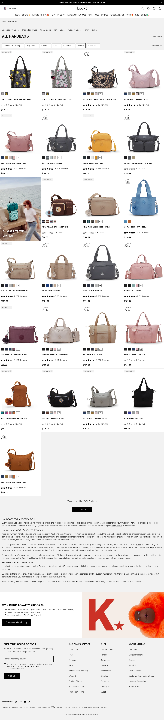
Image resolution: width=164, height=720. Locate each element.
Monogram (105, 686)
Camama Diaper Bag (132, 291)
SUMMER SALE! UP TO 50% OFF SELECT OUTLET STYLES (82, 2)
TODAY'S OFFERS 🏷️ (22, 15)
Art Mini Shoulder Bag (52, 163)
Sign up (11, 675)
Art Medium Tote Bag (92, 355)
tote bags (150, 547)
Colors (44, 46)
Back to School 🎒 (40, 15)
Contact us (73, 649)
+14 (59, 158)
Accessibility (76, 707)
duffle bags (60, 555)
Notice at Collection (137, 681)
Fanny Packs (90, 30)
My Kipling (133, 665)
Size (55, 46)
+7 (100, 158)
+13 (18, 349)
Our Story (133, 649)
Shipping (72, 660)
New (53, 15)
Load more (82, 509)
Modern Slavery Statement (90, 707)
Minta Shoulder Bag (51, 291)
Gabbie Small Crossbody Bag (14, 291)
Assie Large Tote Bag (133, 418)
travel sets (53, 566)
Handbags (61, 15)
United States (11, 8)
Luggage (82, 15)
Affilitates (104, 707)
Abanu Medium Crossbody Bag (97, 227)
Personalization (117, 15)
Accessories (93, 15)
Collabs (104, 15)
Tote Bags (59, 30)
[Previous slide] (2, 2)
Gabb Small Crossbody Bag (136, 99)
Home (4, 22)
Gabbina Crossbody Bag (53, 418)
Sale (137, 15)
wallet (138, 544)
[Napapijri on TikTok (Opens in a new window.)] (29, 702)
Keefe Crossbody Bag (93, 163)
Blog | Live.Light (136, 655)
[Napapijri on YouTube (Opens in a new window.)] (25, 702)
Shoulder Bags (29, 30)
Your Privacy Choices (43, 707)
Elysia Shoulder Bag (92, 291)
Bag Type (31, 46)
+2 (141, 349)
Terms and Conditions (15, 669)
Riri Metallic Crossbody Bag (14, 355)
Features (67, 46)
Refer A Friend (135, 671)
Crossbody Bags (10, 30)
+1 (59, 285)
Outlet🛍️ (145, 15)
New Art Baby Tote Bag (134, 355)
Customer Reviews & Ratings (141, 676)
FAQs (71, 655)
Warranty (73, 676)
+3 (141, 285)
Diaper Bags (74, 30)
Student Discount (76, 681)
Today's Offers (107, 649)
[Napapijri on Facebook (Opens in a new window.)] (20, 702)
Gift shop (104, 676)
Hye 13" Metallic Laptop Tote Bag (57, 99)
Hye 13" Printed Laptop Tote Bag (16, 99)
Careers (132, 660)
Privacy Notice (17, 707)
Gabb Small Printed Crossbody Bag (99, 99)
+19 (100, 221)
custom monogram (104, 574)
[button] (2, 93)
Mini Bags (45, 30)
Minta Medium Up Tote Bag (136, 227)
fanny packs (117, 526)
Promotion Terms (76, 692)
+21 (100, 94)
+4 (18, 285)
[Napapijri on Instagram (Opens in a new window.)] (16, 702)
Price (79, 46)
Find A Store (134, 686)
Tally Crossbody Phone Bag (14, 418)
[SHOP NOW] (20, 209)
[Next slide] (161, 2)
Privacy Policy (30, 666)
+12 (18, 413)
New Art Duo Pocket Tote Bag (138, 163)
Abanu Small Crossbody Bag (55, 227)
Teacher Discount (76, 686)
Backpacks (72, 15)
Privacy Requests (29, 707)
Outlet (103, 692)
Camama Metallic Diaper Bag (55, 355)
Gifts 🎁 (129, 15)
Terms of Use (6, 707)
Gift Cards (105, 681)
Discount (92, 46)
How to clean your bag (78, 671)
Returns (72, 665)
